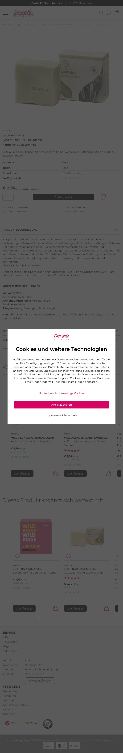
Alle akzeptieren (61, 404)
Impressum (53, 415)
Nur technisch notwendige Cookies (61, 393)
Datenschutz (69, 415)
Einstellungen (75, 381)
